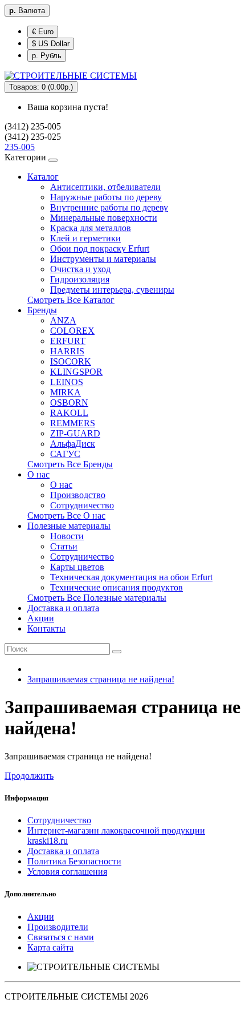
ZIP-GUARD (75, 433)
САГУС (65, 454)
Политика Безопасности (74, 861)
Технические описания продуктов (116, 587)
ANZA (63, 320)
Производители (57, 927)
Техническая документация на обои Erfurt (131, 577)
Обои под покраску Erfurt (99, 248)
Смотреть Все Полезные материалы (96, 597)
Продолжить (29, 776)
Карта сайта (50, 947)
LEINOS (66, 382)
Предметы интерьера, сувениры (112, 289)
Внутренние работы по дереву (109, 207)
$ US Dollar (51, 43)
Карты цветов (77, 567)
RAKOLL (69, 413)
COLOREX (72, 330)
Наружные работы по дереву (106, 197)
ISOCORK (70, 361)
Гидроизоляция (79, 279)
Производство (77, 495)
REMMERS (72, 423)
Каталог (43, 176)
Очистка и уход (80, 269)
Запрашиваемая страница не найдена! (100, 679)
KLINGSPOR (76, 372)
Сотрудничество (82, 505)
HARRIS (67, 351)
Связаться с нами (60, 937)
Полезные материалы (69, 526)
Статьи (63, 546)
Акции (40, 618)
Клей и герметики (85, 238)
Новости (67, 536)
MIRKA (65, 392)
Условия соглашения (67, 871)
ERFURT (67, 341)
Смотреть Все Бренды (70, 464)
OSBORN (69, 402)
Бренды (42, 310)
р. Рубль (47, 55)
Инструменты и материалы (103, 259)
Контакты (46, 628)
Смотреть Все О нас (66, 515)
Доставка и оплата (63, 608)
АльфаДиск (72, 443)
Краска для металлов (90, 228)
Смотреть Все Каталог (71, 300)
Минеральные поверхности (103, 218)
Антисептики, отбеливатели (105, 187)
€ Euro (43, 31)
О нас (38, 474)
